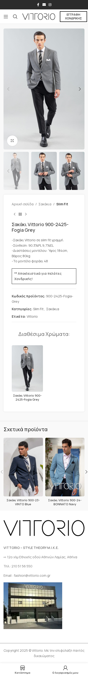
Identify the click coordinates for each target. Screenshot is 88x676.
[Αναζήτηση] (15, 16)
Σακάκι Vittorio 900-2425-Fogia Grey (27, 398)
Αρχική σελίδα (23, 204)
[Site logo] (38, 16)
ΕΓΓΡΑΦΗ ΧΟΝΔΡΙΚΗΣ (73, 16)
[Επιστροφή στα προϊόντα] (20, 214)
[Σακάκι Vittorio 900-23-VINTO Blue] (23, 467)
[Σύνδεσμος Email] (44, 5)
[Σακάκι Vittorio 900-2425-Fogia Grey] (27, 368)
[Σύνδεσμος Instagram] (50, 5)
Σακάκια (44, 204)
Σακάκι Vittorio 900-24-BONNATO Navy (64, 502)
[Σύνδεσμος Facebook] (38, 5)
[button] (8, 89)
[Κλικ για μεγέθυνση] (12, 140)
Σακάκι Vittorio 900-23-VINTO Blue (23, 502)
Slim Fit (62, 204)
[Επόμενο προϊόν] (26, 214)
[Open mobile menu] (6, 16)
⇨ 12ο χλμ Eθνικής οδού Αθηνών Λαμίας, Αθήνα (40, 557)
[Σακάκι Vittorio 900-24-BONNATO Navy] (65, 467)
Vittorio (32, 316)
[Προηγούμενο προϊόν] (14, 214)
